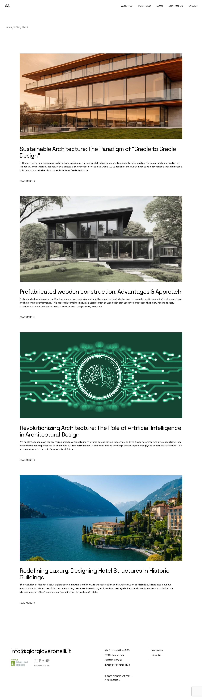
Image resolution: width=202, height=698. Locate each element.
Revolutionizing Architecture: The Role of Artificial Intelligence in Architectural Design (100, 431)
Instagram (157, 650)
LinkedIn (156, 655)
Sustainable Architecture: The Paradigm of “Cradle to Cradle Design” (98, 152)
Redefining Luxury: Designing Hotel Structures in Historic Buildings (94, 574)
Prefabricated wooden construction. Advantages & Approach (100, 291)
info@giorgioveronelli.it (40, 651)
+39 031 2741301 (113, 659)
